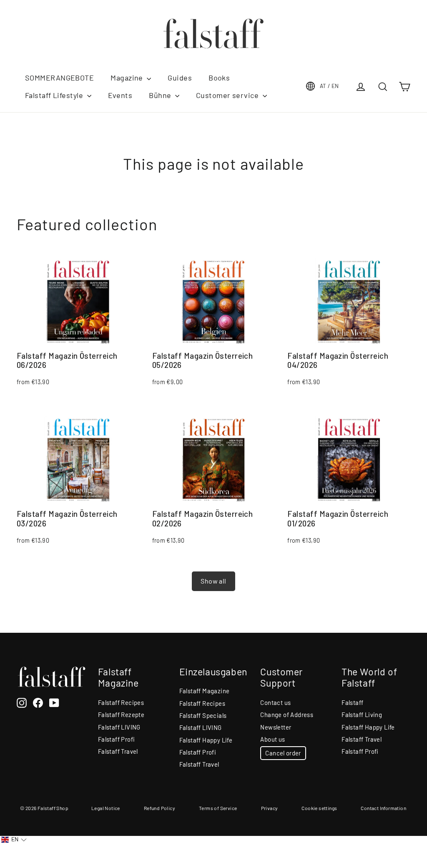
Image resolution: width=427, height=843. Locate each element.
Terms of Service (218, 808)
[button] (14, 839)
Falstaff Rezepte (121, 714)
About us (272, 739)
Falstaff (352, 702)
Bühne (161, 95)
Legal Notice (105, 808)
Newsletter (275, 727)
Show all (213, 581)
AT (329, 86)
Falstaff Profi (116, 739)
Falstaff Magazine (204, 691)
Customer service (228, 95)
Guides (180, 77)
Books (219, 77)
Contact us (275, 702)
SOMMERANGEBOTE (59, 77)
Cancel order (283, 753)
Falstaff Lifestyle (55, 95)
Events (120, 95)
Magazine (128, 77)
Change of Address (286, 714)
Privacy (269, 808)
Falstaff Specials (203, 715)
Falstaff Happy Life (206, 740)
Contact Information (383, 808)
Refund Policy (159, 808)
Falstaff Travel (118, 751)
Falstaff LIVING (119, 727)
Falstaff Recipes (121, 702)
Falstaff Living (362, 714)
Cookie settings (319, 808)
